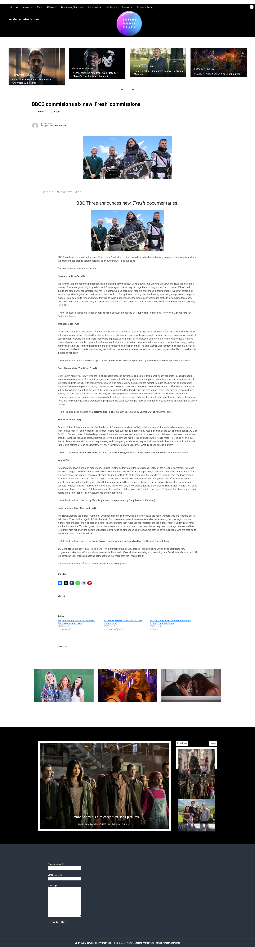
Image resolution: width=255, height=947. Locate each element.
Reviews (127, 7)
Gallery (110, 7)
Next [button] (213, 743)
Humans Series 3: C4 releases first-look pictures (104, 817)
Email (55, 874)
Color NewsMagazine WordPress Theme (141, 942)
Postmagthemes (172, 942)
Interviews (95, 7)
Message (52, 885)
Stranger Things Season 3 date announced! (156, 74)
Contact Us (58, 922)
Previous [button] (182, 743)
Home (14, 7)
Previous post (48, 710)
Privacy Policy (145, 7)
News (26, 7)
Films (50, 7)
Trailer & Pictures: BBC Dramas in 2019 (215, 80)
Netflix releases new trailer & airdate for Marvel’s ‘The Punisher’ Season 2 (34, 74)
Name (55, 864)
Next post (208, 710)
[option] (37, 63)
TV (38, 7)
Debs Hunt (48, 123)
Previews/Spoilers (72, 7)
